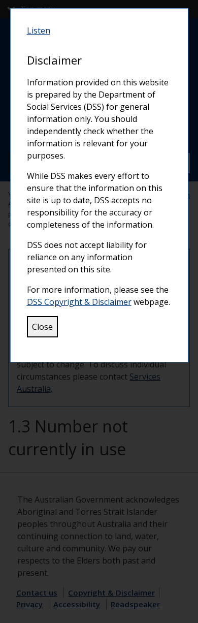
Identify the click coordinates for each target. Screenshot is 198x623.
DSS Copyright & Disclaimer (79, 301)
